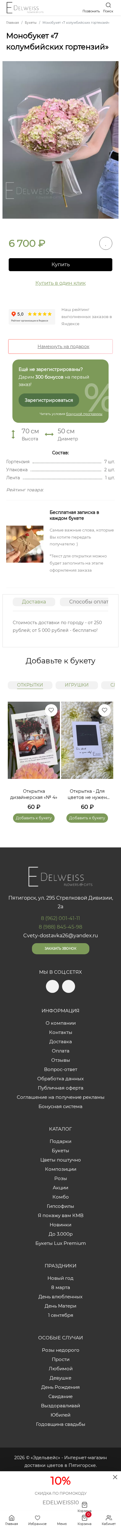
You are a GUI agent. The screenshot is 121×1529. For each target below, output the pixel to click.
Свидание (60, 1396)
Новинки (60, 1225)
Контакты (60, 1032)
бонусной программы (84, 414)
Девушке (60, 1378)
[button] (105, 754)
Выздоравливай (60, 1406)
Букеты (60, 1150)
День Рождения (60, 1387)
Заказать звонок (60, 949)
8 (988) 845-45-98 (60, 927)
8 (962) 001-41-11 (60, 918)
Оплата (60, 1051)
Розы (60, 1178)
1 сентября (60, 1315)
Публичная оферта (60, 1088)
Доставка (34, 602)
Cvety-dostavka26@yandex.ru (60, 936)
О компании (61, 1023)
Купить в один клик (60, 283)
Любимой (61, 1368)
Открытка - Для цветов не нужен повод (87, 794)
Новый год (60, 1278)
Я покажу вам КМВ (60, 1215)
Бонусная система (60, 1106)
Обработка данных (60, 1079)
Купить (61, 264)
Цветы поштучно (60, 1160)
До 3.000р (61, 1234)
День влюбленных (60, 1297)
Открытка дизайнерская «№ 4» (33, 794)
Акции (60, 1188)
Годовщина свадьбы (60, 1424)
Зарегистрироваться (49, 400)
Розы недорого (60, 1350)
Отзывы (60, 1060)
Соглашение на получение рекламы (61, 1097)
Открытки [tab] (30, 685)
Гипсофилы (60, 1206)
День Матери (60, 1306)
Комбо (60, 1197)
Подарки (60, 1141)
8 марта (60, 1287)
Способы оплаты (91, 602)
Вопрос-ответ (60, 1069)
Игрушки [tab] (77, 685)
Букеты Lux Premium (60, 1243)
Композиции (60, 1169)
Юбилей (60, 1415)
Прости (60, 1359)
